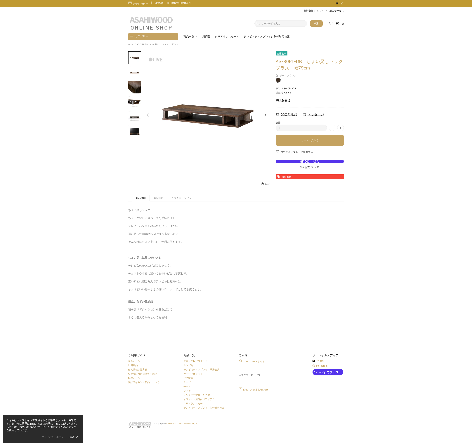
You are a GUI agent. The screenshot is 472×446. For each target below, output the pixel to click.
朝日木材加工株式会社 (179, 2)
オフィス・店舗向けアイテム (199, 399)
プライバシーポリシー (54, 436)
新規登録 (308, 10)
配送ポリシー (135, 378)
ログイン (322, 10)
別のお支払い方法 (309, 167)
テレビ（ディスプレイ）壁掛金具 (201, 369)
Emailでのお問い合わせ (255, 389)
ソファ (187, 390)
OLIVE (287, 92)
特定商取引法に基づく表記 (142, 373)
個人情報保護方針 (137, 369)
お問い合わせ (140, 3)
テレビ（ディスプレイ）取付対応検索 (203, 407)
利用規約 (133, 365)
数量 (278, 122)
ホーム (131, 44)
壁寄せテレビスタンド (195, 361)
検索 (316, 23)
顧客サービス (336, 10)
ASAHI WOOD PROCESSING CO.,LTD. (182, 423)
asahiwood (151, 23)
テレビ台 (188, 365)
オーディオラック (193, 373)
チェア (187, 386)
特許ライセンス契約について (143, 382)
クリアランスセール (194, 403)
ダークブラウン (278, 80)
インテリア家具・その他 (196, 394)
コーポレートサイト (254, 361)
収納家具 (188, 378)
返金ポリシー (135, 361)
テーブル (188, 382)
